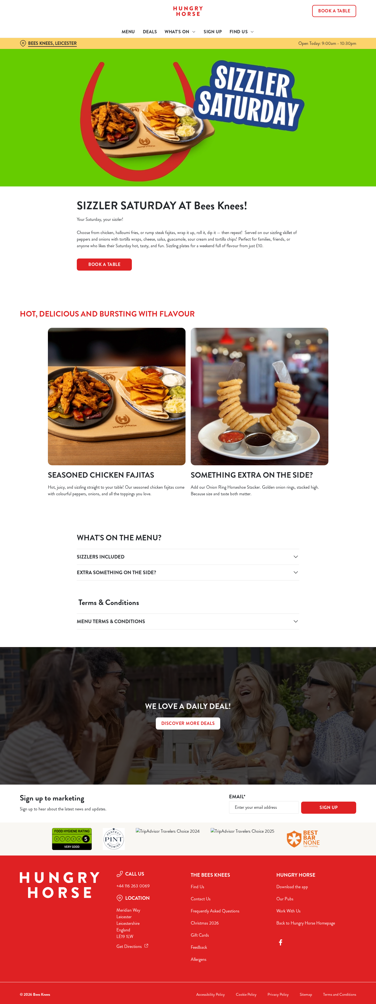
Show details (286, 62)
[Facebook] (280, 942)
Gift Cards (200, 935)
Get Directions (129, 946)
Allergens (198, 959)
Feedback (199, 947)
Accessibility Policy (210, 994)
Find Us (197, 887)
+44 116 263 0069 (133, 886)
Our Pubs (284, 899)
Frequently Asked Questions (215, 911)
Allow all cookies (330, 14)
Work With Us (288, 911)
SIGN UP (329, 807)
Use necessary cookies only (330, 32)
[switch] (158, 61)
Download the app (292, 887)
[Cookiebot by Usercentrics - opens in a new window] (36, 62)
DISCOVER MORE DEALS (188, 723)
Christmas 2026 (205, 923)
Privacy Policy (278, 994)
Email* (237, 797)
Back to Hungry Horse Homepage (305, 923)
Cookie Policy (246, 994)
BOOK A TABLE (104, 264)
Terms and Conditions (339, 994)
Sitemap (306, 994)
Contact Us (201, 899)
